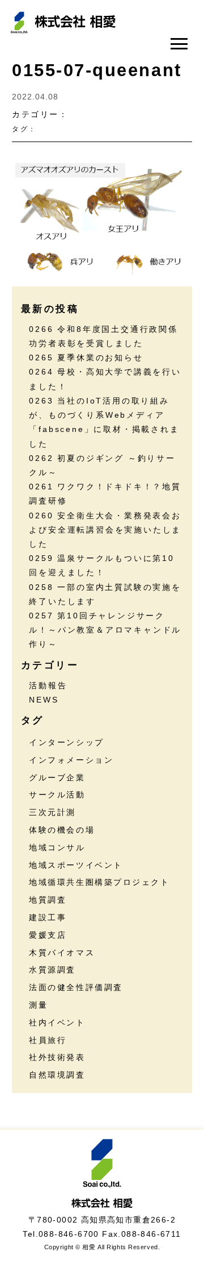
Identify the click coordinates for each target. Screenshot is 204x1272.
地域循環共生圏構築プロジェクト (99, 882)
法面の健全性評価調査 (75, 987)
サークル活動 (57, 794)
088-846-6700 (69, 1233)
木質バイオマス (62, 952)
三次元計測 (52, 812)
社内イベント (57, 1022)
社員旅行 (47, 1040)
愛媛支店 (47, 935)
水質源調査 (52, 969)
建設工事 (47, 917)
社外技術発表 (57, 1057)
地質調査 (47, 899)
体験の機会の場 (62, 829)
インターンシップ (66, 742)
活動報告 (48, 685)
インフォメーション (71, 759)
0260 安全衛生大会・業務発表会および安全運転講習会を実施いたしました (105, 529)
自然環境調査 (57, 1074)
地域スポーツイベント (75, 865)
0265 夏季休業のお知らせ (86, 357)
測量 (38, 1004)
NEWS (43, 699)
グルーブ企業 (57, 777)
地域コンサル (57, 847)
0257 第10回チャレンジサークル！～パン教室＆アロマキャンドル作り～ (105, 630)
